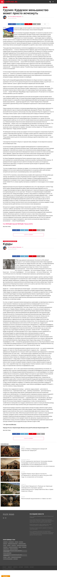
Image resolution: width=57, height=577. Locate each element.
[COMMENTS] (45, 23)
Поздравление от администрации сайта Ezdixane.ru (12, 555)
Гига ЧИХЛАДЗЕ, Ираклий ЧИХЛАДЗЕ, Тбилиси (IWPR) (18, 224)
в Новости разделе (13, 547)
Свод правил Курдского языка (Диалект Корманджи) (12, 551)
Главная (4, 567)
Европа (5, 543)
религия (24, 547)
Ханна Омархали (7, 553)
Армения (5, 547)
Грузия (8, 545)
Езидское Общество (12, 543)
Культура (14, 545)
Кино (20, 547)
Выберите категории (21, 545)
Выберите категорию (16, 557)
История (21, 567)
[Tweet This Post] (20, 23)
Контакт (32, 567)
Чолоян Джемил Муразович (15, 16)
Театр (9, 557)
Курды (4, 557)
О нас (4, 545)
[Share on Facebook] (12, 23)
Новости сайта (22, 543)
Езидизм (10, 567)
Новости (15, 567)
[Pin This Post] (28, 23)
